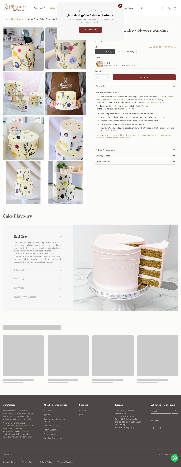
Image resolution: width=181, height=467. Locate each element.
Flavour (98, 57)
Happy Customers (51, 430)
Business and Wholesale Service (54, 420)
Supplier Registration (53, 438)
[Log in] (169, 8)
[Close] (120, 6)
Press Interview (50, 434)
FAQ (81, 415)
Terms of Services (66, 462)
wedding (9, 431)
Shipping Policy (10, 462)
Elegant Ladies (17, 19)
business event (21, 431)
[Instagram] (160, 428)
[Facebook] (153, 428)
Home (5, 19)
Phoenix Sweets (171, 454)
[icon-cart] (175, 8)
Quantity (98, 71)
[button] (144, 77)
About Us (48, 410)
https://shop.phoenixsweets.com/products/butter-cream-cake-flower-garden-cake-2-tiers (133, 136)
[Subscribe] (175, 411)
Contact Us (84, 410)
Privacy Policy (28, 462)
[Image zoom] (23, 49)
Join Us (47, 415)
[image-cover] (65, 48)
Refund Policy (46, 462)
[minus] (97, 77)
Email (154, 411)
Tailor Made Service (52, 425)
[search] (163, 8)
